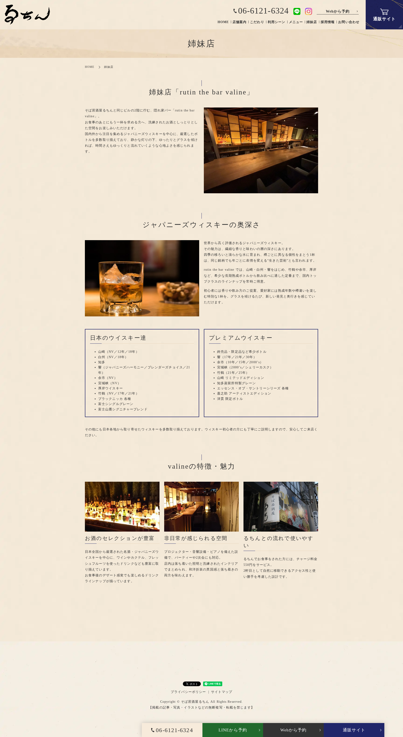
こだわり (257, 22)
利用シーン (276, 22)
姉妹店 (311, 22)
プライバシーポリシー (188, 692)
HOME (223, 22)
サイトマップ (221, 692)
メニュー (296, 22)
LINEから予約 (233, 730)
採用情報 (328, 22)
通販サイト (354, 730)
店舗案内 (240, 22)
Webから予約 (338, 11)
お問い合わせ (348, 22)
